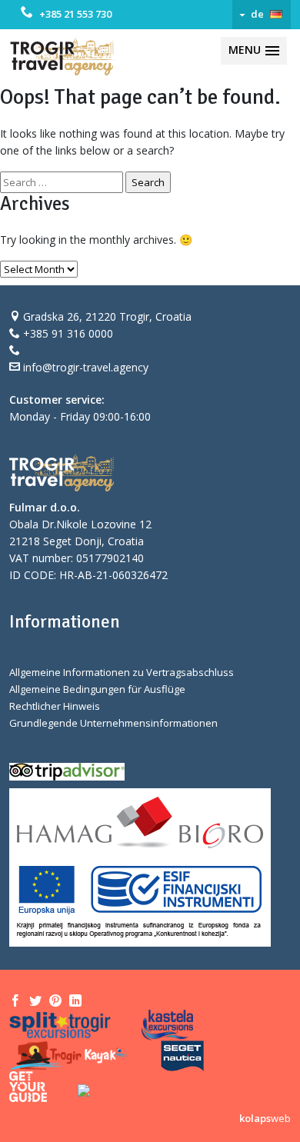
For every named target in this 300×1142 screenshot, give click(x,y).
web (265, 1118)
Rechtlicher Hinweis (54, 706)
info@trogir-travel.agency (85, 367)
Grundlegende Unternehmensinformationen (113, 723)
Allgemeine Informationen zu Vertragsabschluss (121, 672)
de (257, 14)
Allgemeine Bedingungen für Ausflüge (97, 689)
